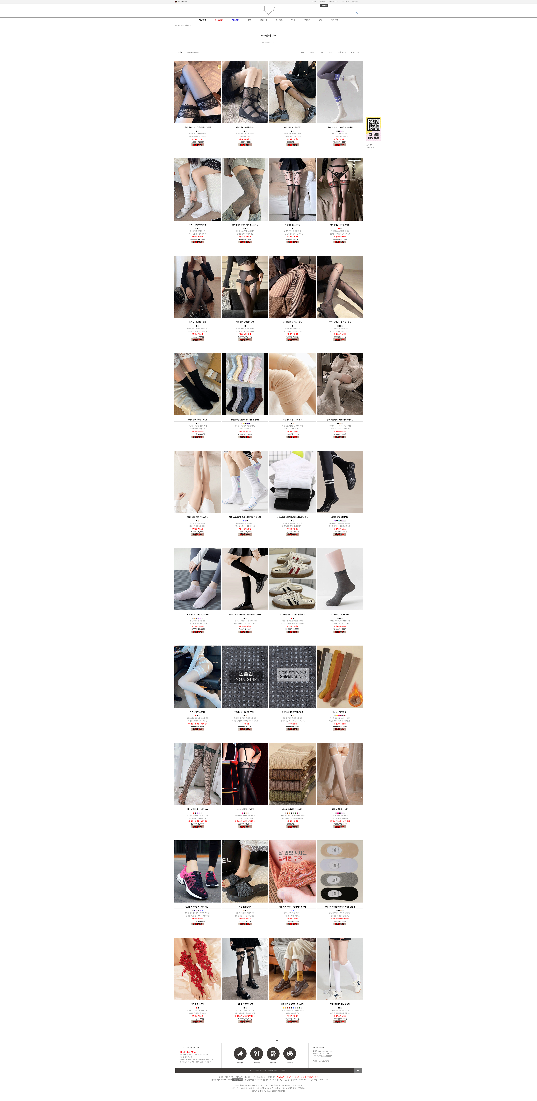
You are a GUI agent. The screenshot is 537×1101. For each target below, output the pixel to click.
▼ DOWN (370, 147)
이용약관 (258, 1070)
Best (330, 52)
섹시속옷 (334, 20)
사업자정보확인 (238, 1080)
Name (312, 52)
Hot (321, 52)
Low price (355, 52)
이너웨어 (306, 20)
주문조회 (355, 1)
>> (277, 1040)
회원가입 (323, 1)
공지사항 (240, 1062)
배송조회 (290, 1062)
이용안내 (284, 1070)
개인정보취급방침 (271, 1070)
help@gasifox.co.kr (320, 1080)
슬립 (249, 20)
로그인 (314, 1)
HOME (177, 25)
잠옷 (320, 20)
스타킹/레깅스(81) (268, 42)
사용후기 (273, 1062)
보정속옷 (263, 20)
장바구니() (333, 1)
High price (342, 52)
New (302, 52)
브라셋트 (279, 20)
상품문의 (257, 1062)
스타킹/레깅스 (187, 25)
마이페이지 (345, 1)
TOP (358, 1070)
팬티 (293, 20)
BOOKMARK (182, 1)
